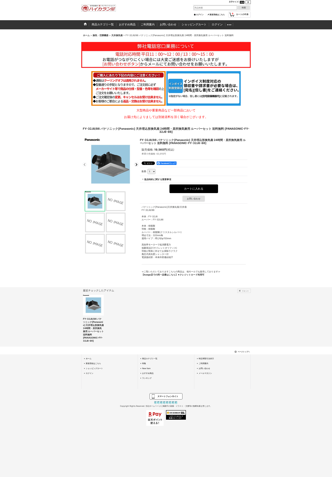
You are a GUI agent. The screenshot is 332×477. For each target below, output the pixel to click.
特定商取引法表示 (206, 358)
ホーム (88, 358)
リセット (245, 291)
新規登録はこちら (217, 14)
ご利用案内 (203, 363)
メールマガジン (205, 373)
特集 (144, 363)
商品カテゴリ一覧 (149, 358)
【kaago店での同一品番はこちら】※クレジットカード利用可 (173, 274)
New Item (146, 368)
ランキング (147, 378)
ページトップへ (244, 352)
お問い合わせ (193, 198)
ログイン (200, 14)
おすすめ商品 (148, 373)
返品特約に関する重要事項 (157, 179)
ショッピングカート (94, 368)
